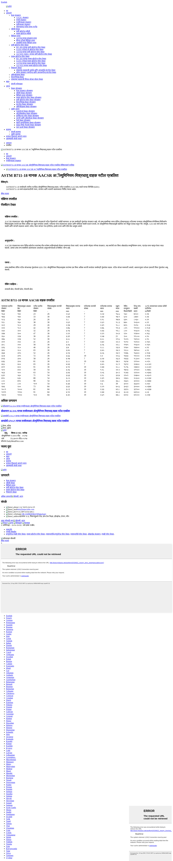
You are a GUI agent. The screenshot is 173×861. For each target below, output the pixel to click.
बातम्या (8, 129)
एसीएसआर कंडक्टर (23, 24)
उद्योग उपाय (15, 109)
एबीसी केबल (15, 29)
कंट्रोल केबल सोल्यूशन (24, 104)
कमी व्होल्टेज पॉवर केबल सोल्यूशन (28, 100)
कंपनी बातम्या (16, 132)
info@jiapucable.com (25, 509)
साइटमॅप (9, 529)
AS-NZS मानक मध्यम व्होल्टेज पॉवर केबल (31, 65)
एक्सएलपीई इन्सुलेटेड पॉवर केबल (57, 534)
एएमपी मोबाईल (11, 532)
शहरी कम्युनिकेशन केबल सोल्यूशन (28, 123)
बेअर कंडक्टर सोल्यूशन (24, 91)
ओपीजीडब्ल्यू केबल (18, 75)
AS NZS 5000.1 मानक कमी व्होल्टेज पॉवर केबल (34, 54)
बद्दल (7, 81)
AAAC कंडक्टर (22, 17)
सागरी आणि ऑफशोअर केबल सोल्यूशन (30, 118)
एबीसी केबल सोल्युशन (24, 93)
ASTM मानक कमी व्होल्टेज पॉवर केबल (30, 52)
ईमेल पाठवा (5, 193)
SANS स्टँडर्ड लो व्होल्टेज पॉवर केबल (29, 49)
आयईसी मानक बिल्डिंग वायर (26, 43)
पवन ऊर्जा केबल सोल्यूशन (25, 127)
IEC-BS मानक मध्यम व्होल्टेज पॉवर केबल (31, 59)
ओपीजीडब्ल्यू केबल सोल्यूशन (26, 107)
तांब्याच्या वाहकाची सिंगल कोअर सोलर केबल (27, 79)
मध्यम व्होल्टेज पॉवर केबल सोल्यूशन (28, 97)
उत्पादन (9, 143)
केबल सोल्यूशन (16, 88)
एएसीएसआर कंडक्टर (23, 22)
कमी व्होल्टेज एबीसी (23, 31)
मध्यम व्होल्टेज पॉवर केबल (20, 56)
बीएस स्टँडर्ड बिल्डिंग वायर (25, 40)
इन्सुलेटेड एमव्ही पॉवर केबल (16, 534)
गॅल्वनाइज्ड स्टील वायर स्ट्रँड (26, 27)
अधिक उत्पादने (6, 496)
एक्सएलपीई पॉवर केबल (78, 534)
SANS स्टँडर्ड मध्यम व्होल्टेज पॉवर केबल (30, 61)
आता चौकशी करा (7, 520)
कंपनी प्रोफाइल (17, 84)
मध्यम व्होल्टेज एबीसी (23, 33)
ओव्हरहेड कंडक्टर (94, 534)
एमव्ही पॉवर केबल (108, 534)
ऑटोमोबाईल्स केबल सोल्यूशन (26, 113)
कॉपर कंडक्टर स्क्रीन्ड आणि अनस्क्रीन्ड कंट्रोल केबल (36, 72)
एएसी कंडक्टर (21, 20)
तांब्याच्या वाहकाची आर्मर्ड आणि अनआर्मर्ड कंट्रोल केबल (35, 70)
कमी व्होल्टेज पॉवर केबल (19, 45)
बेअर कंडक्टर (16, 15)
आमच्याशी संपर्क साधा (14, 139)
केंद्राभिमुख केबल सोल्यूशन (26, 102)
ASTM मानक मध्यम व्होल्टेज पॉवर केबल (30, 63)
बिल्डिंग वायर (15, 36)
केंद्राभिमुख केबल (17, 77)
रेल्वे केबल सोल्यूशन (23, 120)
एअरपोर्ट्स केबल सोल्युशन (25, 111)
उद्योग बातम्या (16, 134)
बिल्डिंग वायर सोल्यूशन (24, 95)
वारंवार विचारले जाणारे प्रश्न (16, 136)
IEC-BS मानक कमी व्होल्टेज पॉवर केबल (30, 47)
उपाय (8, 86)
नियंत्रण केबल (16, 68)
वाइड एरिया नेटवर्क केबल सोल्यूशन (28, 125)
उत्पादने (9, 13)
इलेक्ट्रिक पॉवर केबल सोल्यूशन (27, 116)
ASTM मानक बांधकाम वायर (26, 38)
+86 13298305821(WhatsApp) (33, 514)
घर (7, 11)
